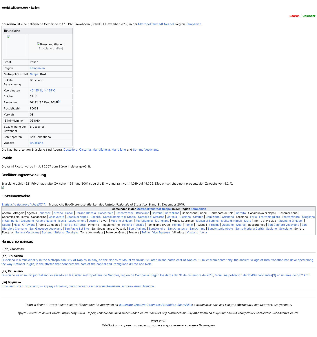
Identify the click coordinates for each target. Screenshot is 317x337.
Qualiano (228, 224)
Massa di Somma (207, 220)
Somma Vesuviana (145, 149)
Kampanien (193, 24)
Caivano (157, 213)
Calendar (309, 16)
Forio (253, 217)
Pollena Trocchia (133, 224)
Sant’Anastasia (177, 228)
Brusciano (36, 143)
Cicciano (185, 217)
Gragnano (27, 220)
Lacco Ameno (77, 220)
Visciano (192, 232)
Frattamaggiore (269, 217)
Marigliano (119, 149)
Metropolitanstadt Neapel (156, 24)
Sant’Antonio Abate (220, 228)
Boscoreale (105, 213)
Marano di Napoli (122, 220)
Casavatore (56, 217)
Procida (214, 224)
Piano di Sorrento (74, 224)
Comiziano (213, 217)
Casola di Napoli (77, 217)
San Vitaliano (137, 228)
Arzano (58, 213)
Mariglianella (101, 149)
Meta (247, 220)
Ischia (62, 220)
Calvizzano (172, 213)
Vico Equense (161, 232)
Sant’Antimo (197, 228)
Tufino (146, 232)
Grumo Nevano (46, 220)
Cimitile (198, 217)
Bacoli (69, 213)
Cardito (241, 213)
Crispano (228, 217)
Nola (17, 224)
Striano (59, 232)
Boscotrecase (125, 213)
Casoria (95, 217)
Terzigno (72, 232)
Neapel (34, 74)
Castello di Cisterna (77, 149)
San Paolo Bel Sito (77, 228)
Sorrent (47, 232)
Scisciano (285, 228)
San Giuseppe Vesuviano (45, 228)
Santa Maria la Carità (249, 228)
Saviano (271, 228)
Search (294, 16)
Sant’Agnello (157, 228)
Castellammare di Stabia (119, 217)
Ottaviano (28, 224)
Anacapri (45, 213)
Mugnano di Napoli (290, 220)
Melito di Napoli (231, 220)
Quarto (241, 224)
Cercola (172, 217)
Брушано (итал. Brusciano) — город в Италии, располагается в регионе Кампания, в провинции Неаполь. (78, 286)
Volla (204, 232)
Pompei (177, 224)
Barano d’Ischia (86, 213)
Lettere (94, 220)
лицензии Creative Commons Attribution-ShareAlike (155, 305)
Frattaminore (291, 217)
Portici (189, 224)
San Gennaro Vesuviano (283, 224)
